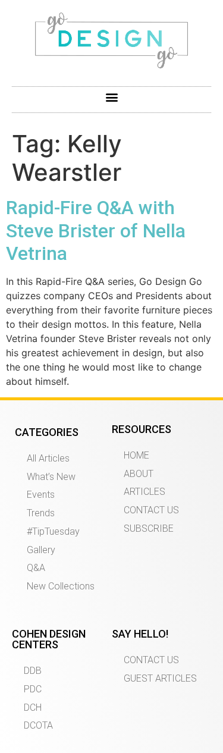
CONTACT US (151, 510)
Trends (41, 513)
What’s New (51, 476)
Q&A (36, 567)
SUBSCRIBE (149, 528)
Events (41, 494)
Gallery (41, 550)
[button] (111, 96)
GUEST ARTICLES (160, 678)
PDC (33, 689)
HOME (136, 455)
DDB (33, 670)
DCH (33, 707)
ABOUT (138, 473)
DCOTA (38, 725)
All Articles (48, 458)
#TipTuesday (53, 531)
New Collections (61, 586)
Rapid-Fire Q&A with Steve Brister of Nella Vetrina (96, 230)
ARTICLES (144, 491)
